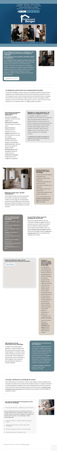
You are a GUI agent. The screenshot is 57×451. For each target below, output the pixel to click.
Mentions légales (25, 444)
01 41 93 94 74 (32, 12)
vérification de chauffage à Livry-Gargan (45, 325)
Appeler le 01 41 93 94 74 (11, 78)
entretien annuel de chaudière (39, 229)
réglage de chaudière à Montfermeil (42, 365)
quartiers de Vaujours (46, 317)
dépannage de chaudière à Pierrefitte (38, 136)
